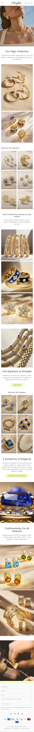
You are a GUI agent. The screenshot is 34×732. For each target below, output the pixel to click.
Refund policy (8, 728)
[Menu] (2, 3)
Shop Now (17, 385)
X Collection (17, 592)
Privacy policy (16, 728)
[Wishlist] (29, 3)
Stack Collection (17, 546)
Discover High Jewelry (17, 475)
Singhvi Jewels (14, 726)
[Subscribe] (32, 704)
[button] (26, 3)
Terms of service (25, 728)
